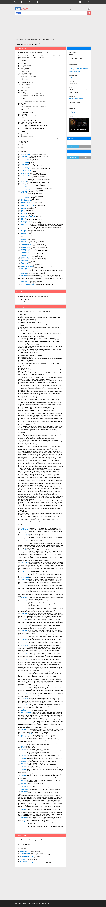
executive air (26, 200)
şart (25, 62)
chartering (23, 212)
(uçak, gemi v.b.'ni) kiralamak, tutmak (31, 122)
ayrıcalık (24, 60)
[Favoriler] (39, 45)
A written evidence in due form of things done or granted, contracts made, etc (40, 332)
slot (24, 219)
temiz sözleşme (40, 241)
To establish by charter (26, 368)
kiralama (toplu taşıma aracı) (29, 120)
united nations (26, 221)
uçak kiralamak (24, 66)
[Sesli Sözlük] (21, 10)
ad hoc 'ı (24, 861)
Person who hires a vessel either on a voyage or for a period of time (43, 767)
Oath (24, 549)
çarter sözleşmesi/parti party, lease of (32, 863)
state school (26, 712)
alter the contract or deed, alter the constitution (42, 709)
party (24, 156)
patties (24, 191)
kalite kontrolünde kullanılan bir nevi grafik (42, 168)
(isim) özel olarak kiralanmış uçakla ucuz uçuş (39, 179)
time (24, 275)
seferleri (24, 851)
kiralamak (23, 92)
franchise (82, 70)
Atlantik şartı (31, 213)
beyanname (24, 103)
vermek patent (24, 86)
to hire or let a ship (27, 330)
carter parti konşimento (45, 187)
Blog (37, 903)
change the (25, 709)
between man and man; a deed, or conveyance (32, 336)
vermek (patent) (26, 127)
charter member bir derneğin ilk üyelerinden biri (32, 128)
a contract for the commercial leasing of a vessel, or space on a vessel (37, 324)
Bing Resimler (72, 112)
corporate (25, 246)
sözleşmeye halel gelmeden (46, 284)
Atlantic (25, 223)
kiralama (23, 98)
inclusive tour (26, 202)
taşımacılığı (25, 853)
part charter (42, 858)
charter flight (72, 105)
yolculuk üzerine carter (39, 283)
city (23, 199)
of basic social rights (28, 184)
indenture (71, 71)
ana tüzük (27, 84)
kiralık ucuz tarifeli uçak (34, 191)
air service (25, 207)
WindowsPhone (31, 903)
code (78, 67)
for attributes (26, 169)
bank (24, 735)
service (24, 164)
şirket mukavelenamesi (41, 247)
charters (23, 786)
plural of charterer (31, 784)
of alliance (25, 154)
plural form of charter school (36, 534)
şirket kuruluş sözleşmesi (44, 246)
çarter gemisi (31, 195)
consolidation (36, 851)
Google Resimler (73, 111)
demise (25, 254)
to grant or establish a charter (27, 316)
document (71, 70)
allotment (71, 67)
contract (25, 159)
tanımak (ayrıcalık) (26, 111)
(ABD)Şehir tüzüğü (34, 198)
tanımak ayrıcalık (25, 141)
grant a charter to (25, 362)
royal (24, 789)
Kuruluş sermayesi (36, 167)
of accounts (26, 170)
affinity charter (36, 859)
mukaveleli (33, 207)
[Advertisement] (53, 27)
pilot (24, 528)
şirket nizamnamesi (40, 249)
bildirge (31, 136)
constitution (71, 68)
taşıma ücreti (28, 73)
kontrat (24, 130)
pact (79, 71)
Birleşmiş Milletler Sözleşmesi (34, 219)
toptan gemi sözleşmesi (39, 255)
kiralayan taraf (31, 239)
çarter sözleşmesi (34, 159)
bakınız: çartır (23, 301)
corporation (26, 250)
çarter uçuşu (33, 160)
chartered (23, 208)
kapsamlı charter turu (42, 201)
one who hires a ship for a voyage (35, 763)
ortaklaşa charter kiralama (39, 273)
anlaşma (27, 79)
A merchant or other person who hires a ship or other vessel (41, 764)
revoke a (25, 788)
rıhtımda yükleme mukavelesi (39, 230)
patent (22, 109)
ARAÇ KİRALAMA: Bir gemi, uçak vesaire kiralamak (37, 123)
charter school (78, 105)
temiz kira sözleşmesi (38, 242)
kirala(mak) (38, 216)
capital (24, 167)
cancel (70, 77)
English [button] (92, 2)
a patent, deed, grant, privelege (30, 328)
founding (25, 257)
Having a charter (31, 747)
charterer (23, 210)
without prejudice (27, 284)
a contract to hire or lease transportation (30, 344)
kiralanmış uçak (33, 157)
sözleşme (24, 114)
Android (19, 903)
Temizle (85, 146)
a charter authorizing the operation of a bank (44, 735)
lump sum (25, 265)
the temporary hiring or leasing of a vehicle (30, 322)
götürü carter (38, 264)
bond (75, 67)
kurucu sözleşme (39, 256)
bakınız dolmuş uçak (25, 299)
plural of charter (31, 786)
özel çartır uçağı (36, 199)
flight (24, 161)
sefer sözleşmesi (41, 281)
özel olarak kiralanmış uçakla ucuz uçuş (39, 182)
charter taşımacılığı (39, 196)
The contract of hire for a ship (35, 540)
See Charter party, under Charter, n (29, 352)
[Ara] (89, 13)
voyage (25, 281)
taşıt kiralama (28, 87)
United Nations (27, 733)
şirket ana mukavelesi (40, 258)
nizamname (23, 63)
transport (25, 197)
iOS (16, 903)
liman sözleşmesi (36, 232)
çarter (22, 147)
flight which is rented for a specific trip (39, 571)
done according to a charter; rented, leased (39, 749)
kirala (23, 104)
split (24, 273)
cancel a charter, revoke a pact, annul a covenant (42, 788)
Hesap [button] (83, 2)
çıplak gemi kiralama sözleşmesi (37, 215)
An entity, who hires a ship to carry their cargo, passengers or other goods (45, 774)
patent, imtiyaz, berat (27, 135)
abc (39, 856)
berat (26, 146)
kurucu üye (32, 162)
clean (24, 241)
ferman (27, 71)
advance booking (27, 205)
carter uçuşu (37, 177)
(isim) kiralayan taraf (32, 238)
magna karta (34, 261)
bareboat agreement (28, 216)
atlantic (24, 215)
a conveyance (48, 862)
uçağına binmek (26, 855)
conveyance (82, 68)
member (25, 162)
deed (86, 68)
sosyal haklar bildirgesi (50, 184)
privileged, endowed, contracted (41, 710)
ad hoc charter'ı (37, 222)
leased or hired (24, 314)
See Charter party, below (27, 357)
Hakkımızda (41, 903)
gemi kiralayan (30, 208)
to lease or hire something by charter (29, 321)
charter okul (34, 171)
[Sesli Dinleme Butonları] (26, 45)
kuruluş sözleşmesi (29, 70)
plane (24, 192)
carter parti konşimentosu (45, 188)
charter (26, 142)
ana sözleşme (27, 65)
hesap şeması (35, 170)
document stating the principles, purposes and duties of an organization (38, 338)
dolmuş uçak (38, 173)
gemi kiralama (32, 76)
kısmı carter (39, 218)
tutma (22, 97)
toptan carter (39, 253)
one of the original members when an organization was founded (45, 577)
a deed (22, 325)
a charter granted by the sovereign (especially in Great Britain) (45, 789)
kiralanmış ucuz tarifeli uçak (35, 193)
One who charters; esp (32, 766)
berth (24, 230)
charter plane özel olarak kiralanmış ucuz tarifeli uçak (34, 125)
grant (86, 70)
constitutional (27, 244)
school (24, 172)
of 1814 (25, 562)
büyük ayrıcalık (30, 212)
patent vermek (24, 90)
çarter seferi (31, 181)
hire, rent (24, 511)
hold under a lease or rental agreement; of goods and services (36, 412)
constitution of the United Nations (41, 733)
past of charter (30, 746)
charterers (24, 784)
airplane (25, 157)
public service (27, 266)
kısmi (23, 858)
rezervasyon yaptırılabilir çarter (42, 204)
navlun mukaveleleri (40, 190)
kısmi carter (40, 267)
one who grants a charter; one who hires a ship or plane (42, 761)
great (24, 213)
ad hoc (24, 224)
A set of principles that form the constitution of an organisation (36, 407)
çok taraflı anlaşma (34, 89)
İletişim (47, 903)
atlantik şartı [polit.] (37, 221)
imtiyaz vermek (24, 78)
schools (25, 534)
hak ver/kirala (24, 119)
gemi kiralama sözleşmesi (41, 156)
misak (30, 74)
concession (82, 67)
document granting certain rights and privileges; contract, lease (37, 416)
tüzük (23, 131)
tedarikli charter (41, 202)
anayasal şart (40, 244)
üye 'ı (23, 859)
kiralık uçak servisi (33, 164)
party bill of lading (27, 188)
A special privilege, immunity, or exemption (31, 485)
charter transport (39, 853)
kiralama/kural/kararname (27, 112)
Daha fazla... (73, 146)
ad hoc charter (32, 861)
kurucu (22, 117)
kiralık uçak (27, 844)
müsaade (27, 68)
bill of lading (26, 165)
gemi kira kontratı (26, 133)
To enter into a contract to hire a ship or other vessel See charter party (38, 376)
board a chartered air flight (43, 855)
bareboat (25, 226)
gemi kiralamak (29, 82)
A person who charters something (35, 783)
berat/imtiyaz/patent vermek (29, 115)
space (24, 270)
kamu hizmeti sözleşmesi (48, 266)
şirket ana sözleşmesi (40, 259)
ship (24, 196)
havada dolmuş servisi (39, 205)
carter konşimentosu (41, 174)
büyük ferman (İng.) (33, 263)
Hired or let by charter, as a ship (35, 754)
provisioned (26, 204)
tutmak (23, 59)
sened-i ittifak (42, 154)
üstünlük (23, 81)
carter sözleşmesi (40, 176)
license (75, 71)
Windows (24, 903)
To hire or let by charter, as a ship (29, 396)
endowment (76, 70)
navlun (26, 144)
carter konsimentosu (37, 165)
